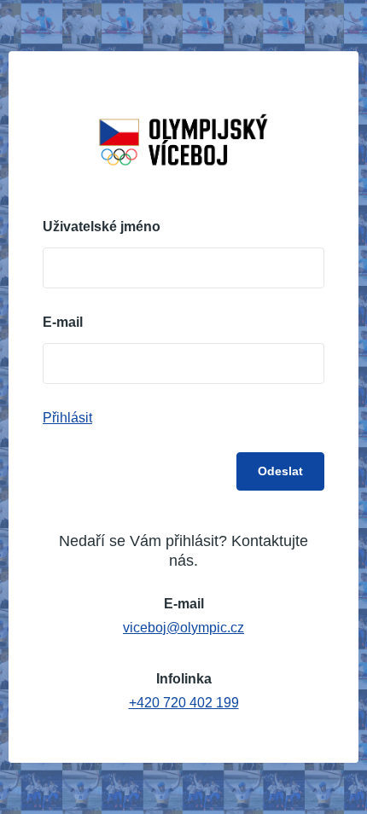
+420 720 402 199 (184, 702)
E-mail (63, 322)
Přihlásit (67, 417)
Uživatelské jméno (101, 227)
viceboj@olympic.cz (183, 627)
